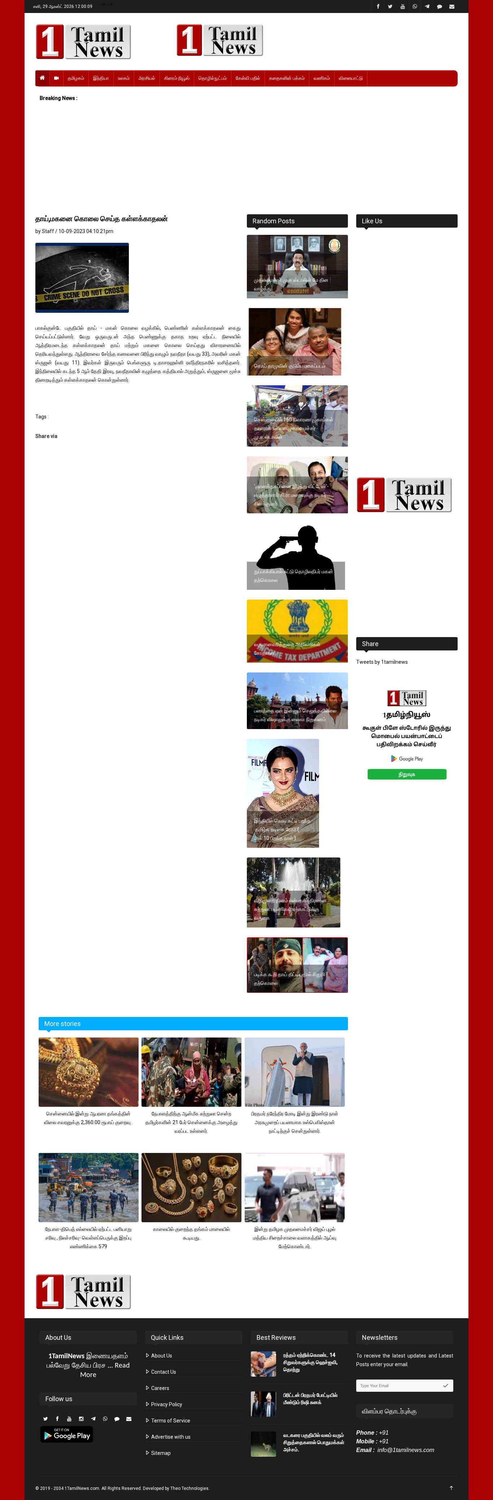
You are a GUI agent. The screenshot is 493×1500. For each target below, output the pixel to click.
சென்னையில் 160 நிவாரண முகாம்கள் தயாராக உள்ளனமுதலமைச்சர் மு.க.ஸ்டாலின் (293, 428)
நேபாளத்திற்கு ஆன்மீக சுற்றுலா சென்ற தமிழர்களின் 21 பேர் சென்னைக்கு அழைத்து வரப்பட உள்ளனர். (191, 1122)
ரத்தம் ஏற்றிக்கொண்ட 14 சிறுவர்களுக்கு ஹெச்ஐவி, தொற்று (310, 1362)
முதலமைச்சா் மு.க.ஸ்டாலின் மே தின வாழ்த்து (291, 284)
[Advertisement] (246, 158)
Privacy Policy (166, 1404)
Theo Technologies (189, 1488)
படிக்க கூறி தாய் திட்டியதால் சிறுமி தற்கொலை (289, 979)
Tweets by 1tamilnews (382, 662)
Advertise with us (170, 1437)
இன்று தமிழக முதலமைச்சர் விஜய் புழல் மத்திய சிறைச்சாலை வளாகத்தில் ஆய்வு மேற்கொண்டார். (294, 1237)
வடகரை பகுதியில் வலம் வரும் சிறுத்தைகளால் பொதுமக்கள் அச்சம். (313, 1442)
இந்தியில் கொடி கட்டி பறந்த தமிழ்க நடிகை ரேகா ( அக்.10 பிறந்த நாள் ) (282, 829)
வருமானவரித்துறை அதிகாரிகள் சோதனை (287, 648)
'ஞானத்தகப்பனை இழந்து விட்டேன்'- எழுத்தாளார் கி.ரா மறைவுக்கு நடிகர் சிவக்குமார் (291, 494)
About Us (161, 1356)
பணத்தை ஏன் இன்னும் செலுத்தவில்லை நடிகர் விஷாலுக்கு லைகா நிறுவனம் (295, 715)
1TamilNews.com (82, 1488)
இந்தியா (101, 78)
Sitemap (160, 1453)
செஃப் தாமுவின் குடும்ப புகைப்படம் (290, 366)
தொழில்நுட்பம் (212, 78)
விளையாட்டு (351, 78)
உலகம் (124, 78)
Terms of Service (170, 1421)
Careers (159, 1388)
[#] (407, 495)
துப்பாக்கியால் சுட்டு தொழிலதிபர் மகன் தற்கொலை (293, 576)
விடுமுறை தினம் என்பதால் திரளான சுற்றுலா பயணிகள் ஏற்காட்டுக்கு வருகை (290, 909)
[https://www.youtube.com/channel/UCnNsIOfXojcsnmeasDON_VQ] (312, 40)
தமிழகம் (76, 78)
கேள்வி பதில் (248, 78)
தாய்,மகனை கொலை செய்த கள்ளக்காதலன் (101, 218)
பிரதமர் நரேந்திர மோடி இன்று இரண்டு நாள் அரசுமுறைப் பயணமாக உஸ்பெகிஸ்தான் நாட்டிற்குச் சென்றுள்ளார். (294, 1122)
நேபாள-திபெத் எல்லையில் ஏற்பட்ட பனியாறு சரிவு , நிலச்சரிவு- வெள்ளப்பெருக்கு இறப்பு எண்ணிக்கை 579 (88, 1237)
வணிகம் (322, 78)
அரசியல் (147, 78)
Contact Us (163, 1372)
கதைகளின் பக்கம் (287, 78)
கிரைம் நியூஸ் (176, 78)
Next (469, 743)
